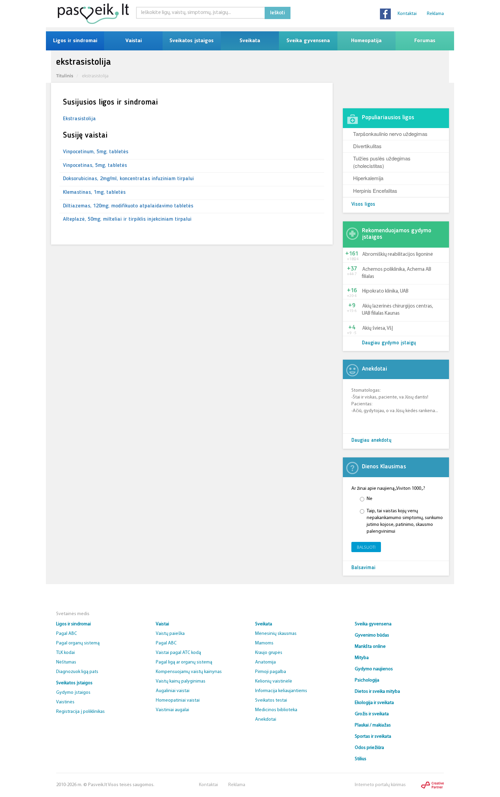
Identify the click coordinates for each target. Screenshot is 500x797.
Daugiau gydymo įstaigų (389, 343)
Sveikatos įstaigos (191, 41)
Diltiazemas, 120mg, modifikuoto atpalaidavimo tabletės (128, 206)
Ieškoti (277, 13)
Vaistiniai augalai (172, 710)
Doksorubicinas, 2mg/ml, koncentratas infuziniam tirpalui (128, 179)
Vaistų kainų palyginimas (180, 681)
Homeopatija (366, 41)
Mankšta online (370, 646)
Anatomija (265, 662)
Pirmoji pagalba (270, 671)
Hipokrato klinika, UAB (385, 291)
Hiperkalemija (368, 178)
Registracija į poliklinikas (80, 711)
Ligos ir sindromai (75, 41)
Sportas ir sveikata (373, 736)
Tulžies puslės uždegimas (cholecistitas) (382, 162)
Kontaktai (407, 13)
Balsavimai (363, 568)
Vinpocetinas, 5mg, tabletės (95, 165)
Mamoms (264, 643)
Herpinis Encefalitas (375, 190)
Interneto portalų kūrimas (380, 784)
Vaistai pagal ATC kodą (178, 652)
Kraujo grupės (268, 652)
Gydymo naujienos (374, 669)
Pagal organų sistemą (78, 643)
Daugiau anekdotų (371, 440)
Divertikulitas (367, 146)
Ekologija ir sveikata (374, 702)
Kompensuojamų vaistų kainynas (189, 671)
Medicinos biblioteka (276, 710)
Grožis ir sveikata (372, 714)
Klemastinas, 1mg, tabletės (94, 192)
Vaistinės (65, 702)
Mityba (362, 657)
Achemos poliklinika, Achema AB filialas (396, 273)
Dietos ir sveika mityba (377, 691)
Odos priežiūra (369, 747)
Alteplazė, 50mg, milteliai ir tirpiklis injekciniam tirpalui (127, 219)
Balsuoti (366, 547)
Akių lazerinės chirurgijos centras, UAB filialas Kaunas (397, 310)
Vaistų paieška (170, 633)
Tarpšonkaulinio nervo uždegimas (390, 133)
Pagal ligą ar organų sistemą (184, 662)
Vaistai (133, 41)
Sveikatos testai (271, 700)
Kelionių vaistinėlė (273, 681)
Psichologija (367, 680)
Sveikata (249, 41)
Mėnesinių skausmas (276, 633)
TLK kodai (65, 652)
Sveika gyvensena (308, 41)
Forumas (424, 41)
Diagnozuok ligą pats (77, 671)
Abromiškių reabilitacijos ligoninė (397, 254)
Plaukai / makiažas (373, 725)
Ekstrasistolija (79, 119)
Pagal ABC (66, 633)
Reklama (435, 13)
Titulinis (64, 76)
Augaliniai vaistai (172, 690)
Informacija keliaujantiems (281, 690)
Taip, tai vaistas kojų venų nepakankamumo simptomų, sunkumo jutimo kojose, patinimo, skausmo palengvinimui (405, 521)
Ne (369, 498)
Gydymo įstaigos (73, 692)
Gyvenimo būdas (372, 635)
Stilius (360, 759)
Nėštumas (66, 662)
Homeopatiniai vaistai (178, 700)
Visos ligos (363, 204)
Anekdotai (265, 719)
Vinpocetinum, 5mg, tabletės (95, 152)
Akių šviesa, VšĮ (377, 328)
